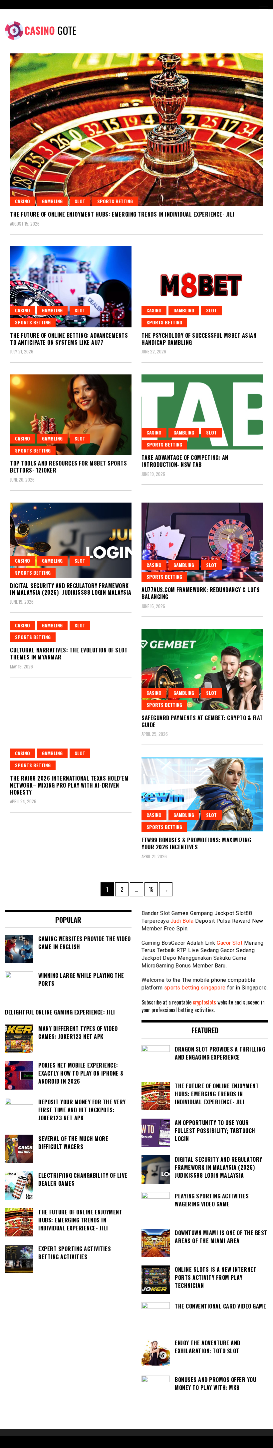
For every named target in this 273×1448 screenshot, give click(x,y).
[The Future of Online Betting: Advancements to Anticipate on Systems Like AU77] (71, 286)
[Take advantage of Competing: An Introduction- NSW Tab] (202, 412)
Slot (80, 201)
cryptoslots (204, 1002)
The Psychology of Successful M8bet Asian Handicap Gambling (198, 338)
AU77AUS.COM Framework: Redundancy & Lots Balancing (200, 593)
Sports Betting (115, 201)
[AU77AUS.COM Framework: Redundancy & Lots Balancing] (202, 542)
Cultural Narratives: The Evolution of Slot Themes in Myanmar (69, 653)
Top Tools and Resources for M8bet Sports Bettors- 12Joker (68, 466)
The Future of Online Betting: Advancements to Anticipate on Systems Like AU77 (69, 338)
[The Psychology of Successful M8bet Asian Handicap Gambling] (202, 286)
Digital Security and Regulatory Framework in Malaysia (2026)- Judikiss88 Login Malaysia (71, 589)
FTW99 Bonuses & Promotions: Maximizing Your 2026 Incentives (196, 843)
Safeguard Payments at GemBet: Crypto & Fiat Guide (202, 721)
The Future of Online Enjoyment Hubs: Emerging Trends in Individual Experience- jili (122, 214)
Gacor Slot (229, 943)
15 (153, 889)
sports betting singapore (195, 987)
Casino (22, 201)
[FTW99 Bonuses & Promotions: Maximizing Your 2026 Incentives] (202, 794)
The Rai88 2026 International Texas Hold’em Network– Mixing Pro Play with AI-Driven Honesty (69, 785)
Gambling (52, 201)
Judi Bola (182, 921)
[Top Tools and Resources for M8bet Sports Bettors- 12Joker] (71, 415)
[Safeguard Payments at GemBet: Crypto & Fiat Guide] (202, 669)
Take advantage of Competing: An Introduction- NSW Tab (184, 461)
